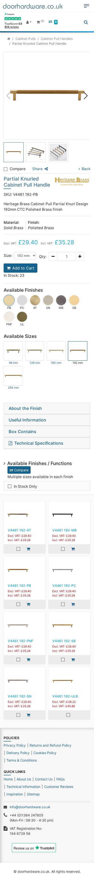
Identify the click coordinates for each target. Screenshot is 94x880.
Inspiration (15, 794)
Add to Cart (23, 268)
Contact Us (44, 779)
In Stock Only (25, 486)
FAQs (60, 779)
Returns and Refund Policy (50, 745)
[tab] (47, 408)
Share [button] (37, 169)
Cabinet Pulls (25, 39)
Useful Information (27, 419)
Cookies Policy (45, 753)
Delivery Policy (18, 753)
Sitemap (33, 794)
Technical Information (23, 787)
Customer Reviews (58, 787)
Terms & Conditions (22, 760)
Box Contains (22, 431)
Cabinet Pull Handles (57, 39)
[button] (86, 95)
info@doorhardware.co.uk (30, 807)
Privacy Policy (15, 745)
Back (86, 169)
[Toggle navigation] (86, 5)
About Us (24, 779)
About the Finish (25, 408)
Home (8, 779)
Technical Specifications (38, 443)
